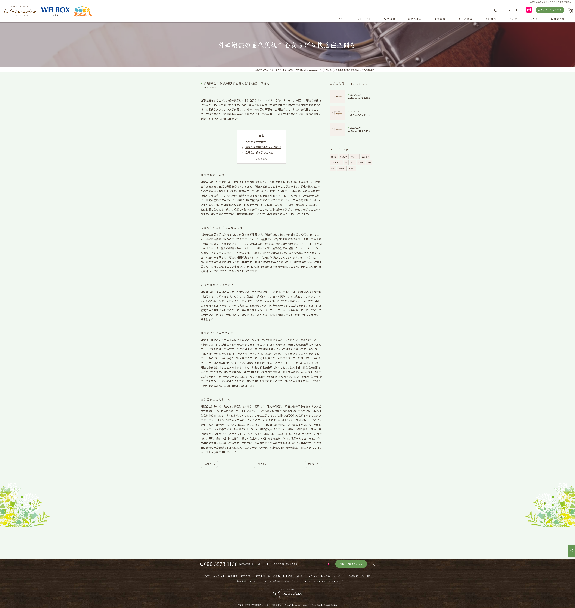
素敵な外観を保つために (259, 152)
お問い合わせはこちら (550, 10)
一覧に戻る (261, 463)
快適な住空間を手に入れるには (263, 147)
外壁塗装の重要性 (255, 142)
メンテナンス (336, 162)
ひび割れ (342, 168)
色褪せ (352, 168)
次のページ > (314, 463)
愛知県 (333, 156)
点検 (369, 162)
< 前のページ (209, 463)
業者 (333, 168)
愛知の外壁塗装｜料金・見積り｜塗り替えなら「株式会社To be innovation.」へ (278, 605)
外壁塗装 (343, 156)
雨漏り (361, 162)
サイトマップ (336, 581)
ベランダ (354, 156)
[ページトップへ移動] (372, 564)
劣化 (353, 162)
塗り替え (365, 156)
